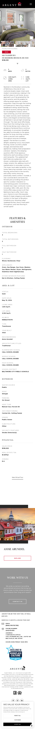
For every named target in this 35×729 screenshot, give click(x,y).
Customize (17, 720)
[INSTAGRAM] (17, 700)
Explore (17, 558)
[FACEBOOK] (13, 700)
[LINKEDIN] (22, 700)
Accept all (17, 724)
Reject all (17, 715)
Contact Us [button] (17, 601)
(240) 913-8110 (10, 630)
